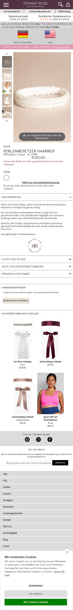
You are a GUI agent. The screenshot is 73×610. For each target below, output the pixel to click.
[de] (23, 39)
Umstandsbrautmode (39, 11)
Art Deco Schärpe (23, 361)
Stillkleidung (64, 11)
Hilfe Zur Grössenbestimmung (40, 182)
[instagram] (38, 439)
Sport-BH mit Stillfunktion (50, 418)
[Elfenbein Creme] (6, 177)
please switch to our (37, 27)
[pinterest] (27, 439)
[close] (67, 552)
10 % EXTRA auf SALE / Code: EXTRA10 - (36, 47)
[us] (50, 39)
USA (50, 42)
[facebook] (49, 439)
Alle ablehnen (36, 594)
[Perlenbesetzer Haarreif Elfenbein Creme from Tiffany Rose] (7, 62)
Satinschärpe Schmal (50, 361)
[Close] (66, 27)
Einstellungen (36, 585)
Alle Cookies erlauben (35, 602)
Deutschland (23, 42)
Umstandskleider (12, 11)
